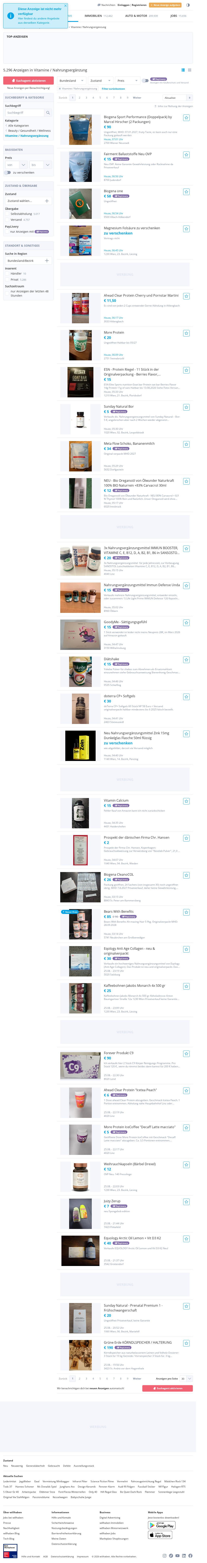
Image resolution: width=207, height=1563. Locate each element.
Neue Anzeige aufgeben (167, 4)
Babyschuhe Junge (81, 1497)
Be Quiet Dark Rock (131, 1492)
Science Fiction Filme (102, 1481)
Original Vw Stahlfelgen (16, 1497)
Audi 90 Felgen (126, 1486)
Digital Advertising (110, 1517)
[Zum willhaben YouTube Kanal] (177, 1555)
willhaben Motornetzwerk (114, 1528)
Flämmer (150, 1492)
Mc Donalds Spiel (47, 1486)
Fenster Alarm (107, 1486)
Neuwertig (17, 1466)
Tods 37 (7, 1486)
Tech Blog (8, 1538)
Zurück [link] (63, 97)
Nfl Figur (163, 1486)
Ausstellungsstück (84, 1466)
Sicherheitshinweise (63, 1523)
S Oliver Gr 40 (11, 1492)
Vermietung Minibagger (56, 1481)
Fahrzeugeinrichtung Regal (146, 1481)
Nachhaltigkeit (11, 1528)
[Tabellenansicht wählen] (189, 70)
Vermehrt (122, 1481)
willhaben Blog (11, 1533)
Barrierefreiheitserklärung (66, 1533)
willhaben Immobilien (112, 1523)
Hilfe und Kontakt (61, 1517)
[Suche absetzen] (48, 113)
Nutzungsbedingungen (64, 1528)
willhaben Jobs (108, 1533)
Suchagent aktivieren (31, 81)
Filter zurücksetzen (113, 88)
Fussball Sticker (146, 1486)
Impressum (83, 1556)
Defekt (67, 1466)
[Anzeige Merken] (186, 118)
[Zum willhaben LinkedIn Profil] (184, 1555)
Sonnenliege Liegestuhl (171, 1492)
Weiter (137, 97)
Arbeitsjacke (29, 1492)
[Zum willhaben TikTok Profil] (171, 1555)
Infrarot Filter (80, 1481)
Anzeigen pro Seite (167, 1378)
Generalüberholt (35, 1466)
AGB (45, 1556)
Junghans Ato (67, 1486)
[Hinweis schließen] (65, 5)
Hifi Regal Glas (108, 1492)
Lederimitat (9, 1481)
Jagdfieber (25, 1481)
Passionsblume (41, 1497)
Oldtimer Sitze (47, 1492)
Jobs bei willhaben (13, 1517)
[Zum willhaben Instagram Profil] (164, 1555)
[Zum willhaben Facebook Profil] (190, 1555)
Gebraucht (54, 1466)
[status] (35, 15)
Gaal (36, 1481)
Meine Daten (59, 1538)
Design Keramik (87, 1486)
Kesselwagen (60, 1497)
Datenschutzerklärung (64, 1544)
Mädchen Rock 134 (175, 1481)
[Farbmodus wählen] (188, 5)
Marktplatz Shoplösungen (114, 1538)
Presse (7, 1523)
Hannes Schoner (24, 1486)
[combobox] (24, 113)
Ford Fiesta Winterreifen (72, 1492)
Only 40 (93, 1492)
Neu (5, 1466)
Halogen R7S (178, 1486)
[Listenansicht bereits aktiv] (183, 70)
